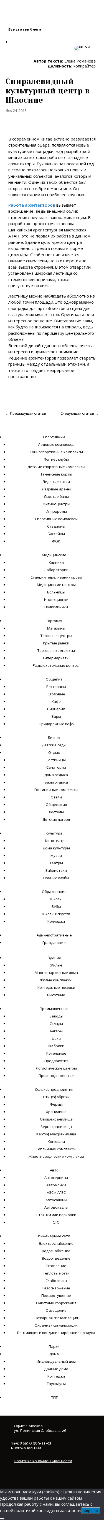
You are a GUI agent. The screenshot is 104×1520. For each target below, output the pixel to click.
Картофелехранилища (56, 1134)
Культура (54, 833)
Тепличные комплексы (56, 1148)
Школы (56, 899)
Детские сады (54, 745)
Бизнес (54, 737)
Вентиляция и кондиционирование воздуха (56, 1332)
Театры (56, 862)
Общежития (56, 804)
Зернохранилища (56, 1126)
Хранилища (56, 1111)
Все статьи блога (24, 29)
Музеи (56, 855)
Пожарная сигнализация (56, 1317)
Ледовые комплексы (56, 444)
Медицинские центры (56, 584)
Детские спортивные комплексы (56, 466)
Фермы (56, 1104)
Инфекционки (56, 599)
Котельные (56, 1053)
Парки (54, 1346)
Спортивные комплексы (56, 518)
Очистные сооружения (56, 1302)
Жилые (56, 965)
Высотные (56, 994)
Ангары (56, 1030)
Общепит (54, 679)
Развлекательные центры (56, 665)
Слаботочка (56, 1280)
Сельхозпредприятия (54, 1089)
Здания (54, 957)
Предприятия (56, 1060)
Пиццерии (56, 708)
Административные (54, 935)
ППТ (54, 1397)
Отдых (54, 752)
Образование (54, 891)
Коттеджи (56, 1376)
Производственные (56, 1075)
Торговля (54, 620)
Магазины (56, 628)
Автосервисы (56, 1177)
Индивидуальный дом (56, 1361)
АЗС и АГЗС (56, 1192)
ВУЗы (56, 906)
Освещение (56, 1310)
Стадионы (56, 526)
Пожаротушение (56, 1295)
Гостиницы (56, 759)
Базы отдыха (56, 782)
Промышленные (54, 1008)
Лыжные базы (56, 496)
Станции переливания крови (56, 577)
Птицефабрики (56, 1096)
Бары (56, 716)
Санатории (56, 767)
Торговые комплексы (56, 650)
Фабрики (56, 1045)
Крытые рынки (56, 643)
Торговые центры (56, 635)
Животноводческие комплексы (56, 1156)
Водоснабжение (56, 1250)
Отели (56, 797)
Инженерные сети (54, 1235)
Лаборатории (56, 569)
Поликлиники (56, 606)
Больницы (56, 592)
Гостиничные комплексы (56, 789)
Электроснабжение (56, 1243)
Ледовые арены (56, 489)
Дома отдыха (56, 774)
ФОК (56, 541)
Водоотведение (56, 1258)
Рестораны (56, 686)
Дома (54, 1353)
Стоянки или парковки (56, 1214)
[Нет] (2, 1518)
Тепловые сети (56, 1273)
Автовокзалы (56, 1207)
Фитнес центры (56, 503)
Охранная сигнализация (56, 1325)
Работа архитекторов (31, 205)
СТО (56, 1222)
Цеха (56, 1038)
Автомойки (56, 1184)
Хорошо (91, 1510)
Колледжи (56, 921)
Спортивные (54, 436)
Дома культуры (56, 848)
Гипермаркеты (56, 657)
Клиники (56, 562)
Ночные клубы (56, 877)
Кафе (56, 701)
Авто (54, 1170)
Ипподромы (56, 511)
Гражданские (54, 942)
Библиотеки (56, 870)
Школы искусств (56, 913)
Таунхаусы (56, 1383)
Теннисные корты (56, 474)
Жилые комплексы (56, 980)
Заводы (56, 1016)
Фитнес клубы (56, 459)
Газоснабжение (56, 1288)
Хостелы (56, 811)
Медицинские (54, 554)
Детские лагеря (56, 819)
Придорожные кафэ (56, 723)
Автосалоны (56, 1199)
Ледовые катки (56, 481)
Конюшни (56, 1141)
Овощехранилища (56, 1119)
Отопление (56, 1265)
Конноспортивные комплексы (56, 451)
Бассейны (56, 533)
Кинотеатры (56, 840)
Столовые (56, 694)
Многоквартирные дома (56, 972)
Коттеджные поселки (56, 987)
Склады (56, 1023)
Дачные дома (56, 1368)
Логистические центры (56, 1068)
